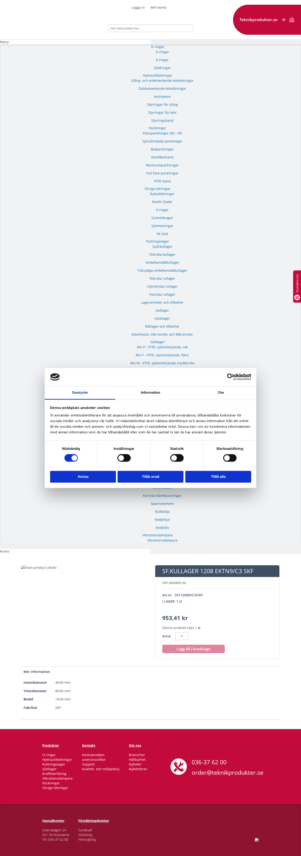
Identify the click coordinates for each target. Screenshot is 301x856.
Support (88, 764)
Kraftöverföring (54, 773)
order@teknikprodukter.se (227, 772)
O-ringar (49, 755)
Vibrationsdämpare (57, 778)
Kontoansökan (93, 755)
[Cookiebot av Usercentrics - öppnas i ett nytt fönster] (230, 377)
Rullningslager (53, 764)
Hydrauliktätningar (57, 759)
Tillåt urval (150, 477)
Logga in (138, 7)
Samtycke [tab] (80, 392)
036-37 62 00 (209, 762)
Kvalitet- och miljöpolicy (100, 769)
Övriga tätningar (55, 787)
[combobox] (150, 28)
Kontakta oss (297, 283)
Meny (4, 42)
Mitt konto (158, 7)
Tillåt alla (218, 477)
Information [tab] (150, 392)
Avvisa (83, 477)
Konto (4, 551)
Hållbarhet (137, 759)
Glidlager (49, 769)
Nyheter (135, 764)
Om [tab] (221, 392)
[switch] (124, 458)
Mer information (37, 671)
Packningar (51, 783)
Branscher (137, 755)
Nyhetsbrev (138, 769)
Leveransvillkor (94, 759)
